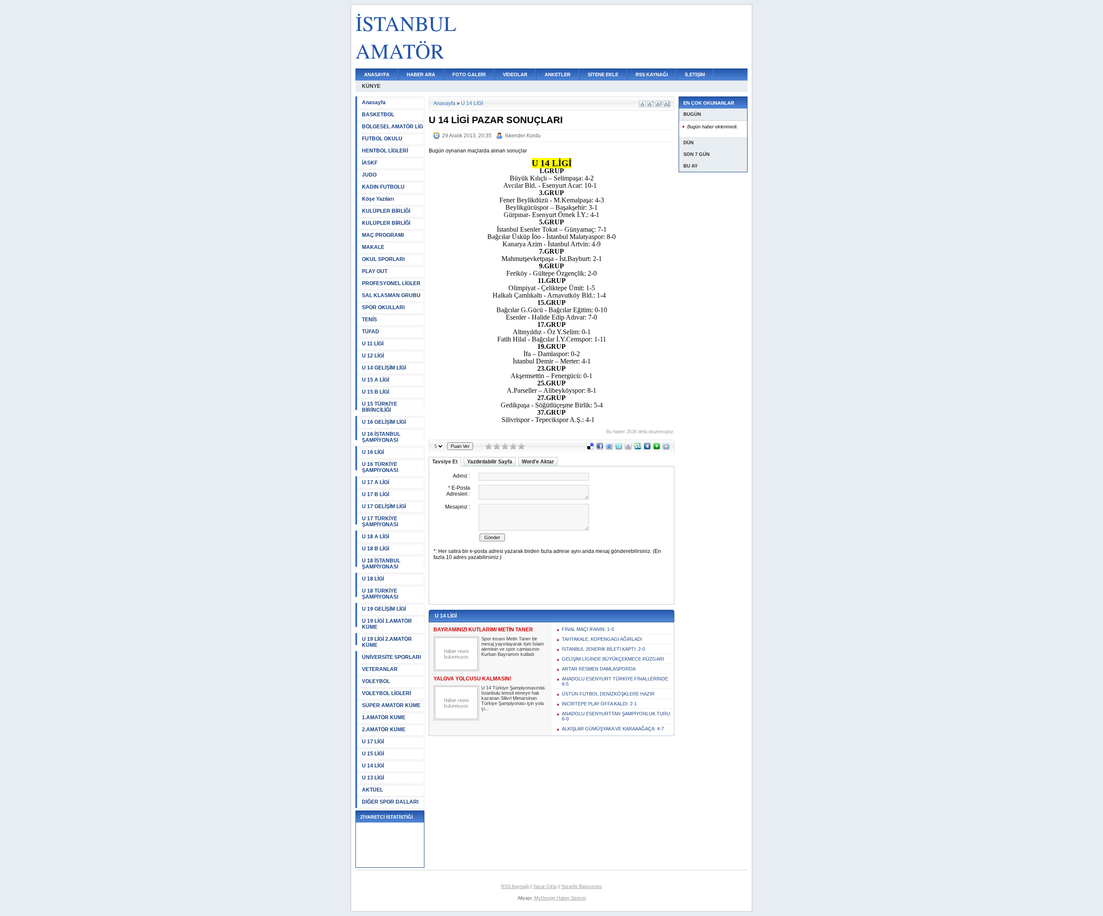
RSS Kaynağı (515, 886)
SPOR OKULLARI (383, 307)
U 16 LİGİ (373, 452)
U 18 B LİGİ (375, 549)
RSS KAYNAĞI (652, 74)
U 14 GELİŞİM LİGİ (384, 368)
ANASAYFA (376, 74)
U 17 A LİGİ (375, 482)
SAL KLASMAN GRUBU (391, 295)
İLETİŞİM (695, 74)
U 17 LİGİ (373, 742)
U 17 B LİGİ (375, 494)
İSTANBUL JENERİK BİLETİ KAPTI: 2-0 (603, 649)
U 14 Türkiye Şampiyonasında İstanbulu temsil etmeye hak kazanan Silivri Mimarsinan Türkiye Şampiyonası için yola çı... (513, 698)
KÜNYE (371, 86)
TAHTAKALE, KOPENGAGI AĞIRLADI (602, 639)
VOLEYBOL (376, 681)
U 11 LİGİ (372, 344)
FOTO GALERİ (469, 74)
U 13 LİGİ (373, 778)
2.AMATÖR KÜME (383, 730)
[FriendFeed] (609, 448)
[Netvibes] (656, 448)
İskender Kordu (523, 136)
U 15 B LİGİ (375, 392)
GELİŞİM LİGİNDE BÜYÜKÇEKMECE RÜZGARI (613, 658)
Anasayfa (374, 102)
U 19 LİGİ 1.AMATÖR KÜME (387, 624)
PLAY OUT (374, 271)
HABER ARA (421, 74)
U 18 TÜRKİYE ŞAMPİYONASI (380, 594)
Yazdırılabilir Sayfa (489, 462)
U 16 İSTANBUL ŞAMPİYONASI (381, 437)
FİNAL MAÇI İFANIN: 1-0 (588, 629)
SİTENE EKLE (603, 74)
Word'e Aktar (538, 462)
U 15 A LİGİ (375, 380)
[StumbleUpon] (637, 448)
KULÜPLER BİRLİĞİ (386, 211)
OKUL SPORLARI (383, 259)
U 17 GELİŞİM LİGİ (384, 506)
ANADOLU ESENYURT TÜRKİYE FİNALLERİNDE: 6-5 (615, 681)
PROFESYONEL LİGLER (391, 283)
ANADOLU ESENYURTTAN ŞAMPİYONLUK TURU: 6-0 (616, 716)
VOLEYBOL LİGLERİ (386, 693)
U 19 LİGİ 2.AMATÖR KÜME (387, 642)
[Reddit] (666, 448)
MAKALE (373, 247)
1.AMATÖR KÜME (383, 717)
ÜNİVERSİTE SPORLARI (391, 657)
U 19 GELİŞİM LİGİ (384, 609)
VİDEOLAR (515, 74)
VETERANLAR (380, 669)
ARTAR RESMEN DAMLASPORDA (599, 668)
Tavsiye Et (445, 462)
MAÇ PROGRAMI (383, 235)
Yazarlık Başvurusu (581, 886)
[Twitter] (618, 448)
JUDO (369, 175)
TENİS (369, 320)
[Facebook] (599, 448)
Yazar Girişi (545, 886)
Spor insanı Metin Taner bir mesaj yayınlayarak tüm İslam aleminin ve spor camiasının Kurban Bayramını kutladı (512, 646)
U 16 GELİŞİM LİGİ (384, 422)
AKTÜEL (372, 790)
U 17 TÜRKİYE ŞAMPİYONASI (380, 521)
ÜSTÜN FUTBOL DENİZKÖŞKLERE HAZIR (608, 693)
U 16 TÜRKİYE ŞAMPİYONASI (380, 467)
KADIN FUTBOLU (383, 187)
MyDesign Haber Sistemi (560, 897)
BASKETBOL (378, 115)
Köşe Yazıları (378, 199)
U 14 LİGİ (373, 766)
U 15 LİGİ (373, 754)
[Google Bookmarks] (628, 448)
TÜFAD (370, 332)
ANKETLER (557, 74)
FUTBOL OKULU (382, 139)
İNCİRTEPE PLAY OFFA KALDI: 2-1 (599, 703)
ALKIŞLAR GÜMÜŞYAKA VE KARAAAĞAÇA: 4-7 (613, 728)
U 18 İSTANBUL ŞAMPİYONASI (381, 564)
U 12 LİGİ (373, 356)
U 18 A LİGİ (375, 537)
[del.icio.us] (590, 448)
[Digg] (647, 448)
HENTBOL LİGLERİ (385, 151)
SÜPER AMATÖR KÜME (391, 705)
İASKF (369, 163)
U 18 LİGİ (373, 579)
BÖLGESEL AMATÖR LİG (392, 127)
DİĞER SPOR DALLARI (390, 802)
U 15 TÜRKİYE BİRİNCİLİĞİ (379, 407)
